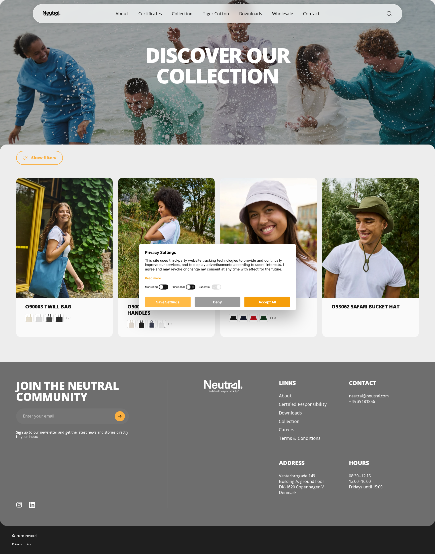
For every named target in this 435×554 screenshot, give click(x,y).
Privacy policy (21, 544)
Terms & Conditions (299, 438)
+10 (273, 317)
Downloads (290, 413)
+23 (68, 317)
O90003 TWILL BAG (48, 306)
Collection (289, 421)
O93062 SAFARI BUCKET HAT (366, 306)
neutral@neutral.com (369, 396)
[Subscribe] (120, 416)
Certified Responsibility (303, 404)
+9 (170, 324)
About (285, 396)
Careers (286, 430)
